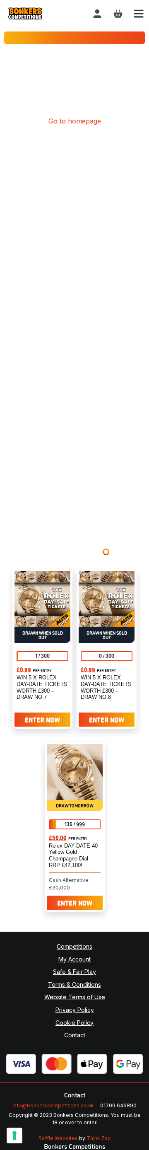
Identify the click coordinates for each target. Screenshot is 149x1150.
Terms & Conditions (74, 984)
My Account (74, 959)
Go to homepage (74, 121)
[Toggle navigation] (138, 13)
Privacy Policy (74, 1009)
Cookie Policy (74, 1022)
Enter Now (42, 719)
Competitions (74, 946)
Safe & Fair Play (74, 971)
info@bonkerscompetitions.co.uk (53, 1105)
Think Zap (99, 1138)
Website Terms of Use (74, 996)
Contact (74, 1035)
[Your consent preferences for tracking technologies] (14, 1135)
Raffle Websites (58, 1138)
